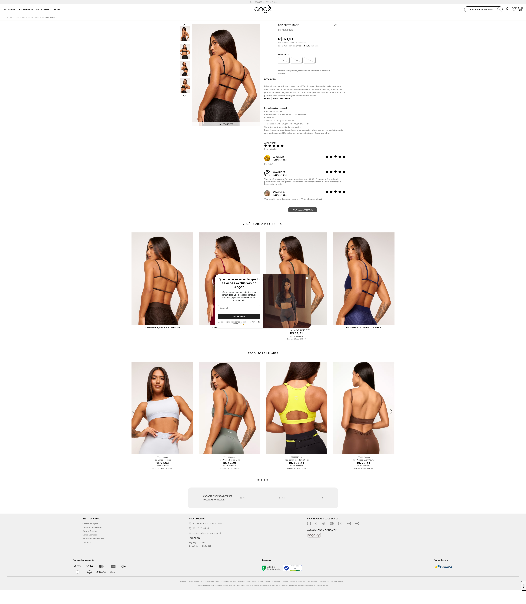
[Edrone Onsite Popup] (263, 302)
